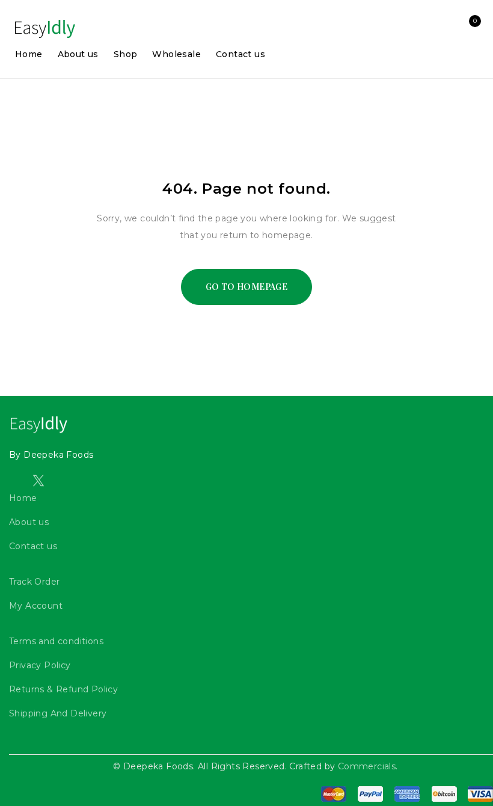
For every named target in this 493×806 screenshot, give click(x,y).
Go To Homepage (247, 286)
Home (23, 498)
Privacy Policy (40, 665)
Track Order (34, 581)
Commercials (367, 766)
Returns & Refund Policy (63, 689)
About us (29, 522)
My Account (36, 605)
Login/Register (443, 28)
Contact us (33, 546)
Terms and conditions (56, 641)
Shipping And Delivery (57, 713)
